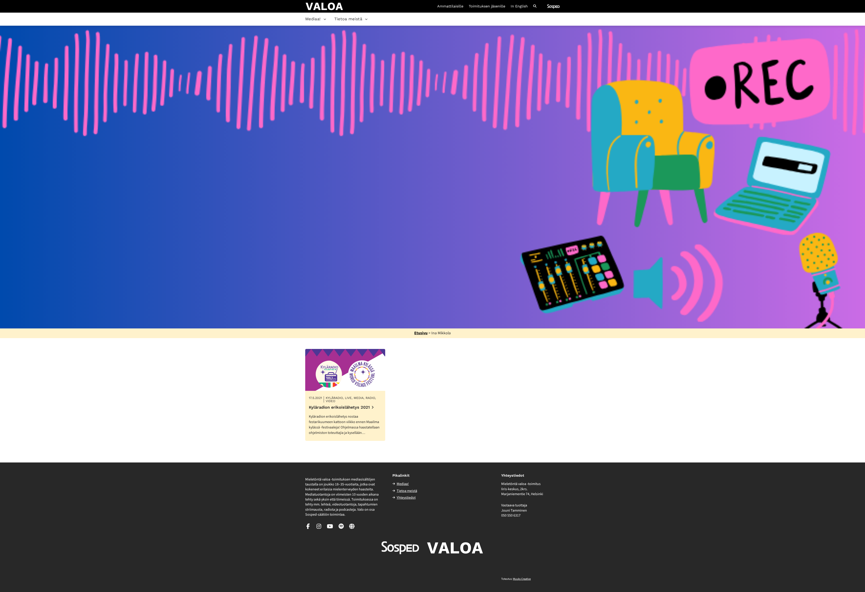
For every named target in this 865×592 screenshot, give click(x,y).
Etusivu (421, 333)
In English (519, 6)
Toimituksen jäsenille (487, 6)
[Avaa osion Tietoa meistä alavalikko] (366, 19)
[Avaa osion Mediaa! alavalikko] (325, 19)
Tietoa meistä (348, 18)
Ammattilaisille (450, 6)
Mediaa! (313, 18)
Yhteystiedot (406, 497)
